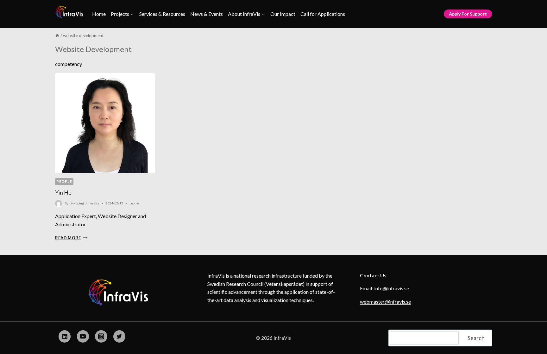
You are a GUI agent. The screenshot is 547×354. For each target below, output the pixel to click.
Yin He (63, 192)
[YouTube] (83, 336)
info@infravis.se (391, 288)
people (64, 181)
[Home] (57, 35)
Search (476, 337)
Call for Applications (322, 14)
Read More (71, 237)
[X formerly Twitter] (119, 336)
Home (99, 14)
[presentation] (105, 123)
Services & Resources (162, 14)
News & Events (206, 14)
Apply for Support (468, 13)
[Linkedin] (65, 336)
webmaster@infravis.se (385, 302)
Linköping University (84, 203)
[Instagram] (101, 336)
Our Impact (282, 14)
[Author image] (58, 203)
